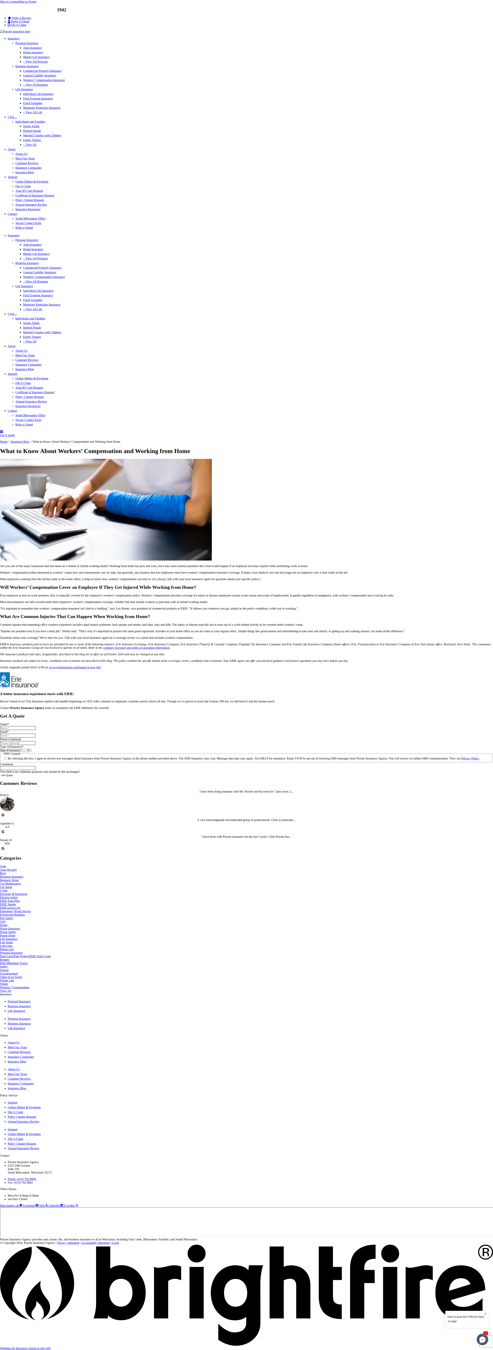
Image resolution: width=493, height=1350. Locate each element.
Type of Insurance (11, 746)
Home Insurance (33, 52)
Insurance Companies (28, 167)
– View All (29, 144)
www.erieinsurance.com (75, 667)
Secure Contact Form (28, 223)
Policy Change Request (29, 200)
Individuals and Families (30, 121)
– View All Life (32, 112)
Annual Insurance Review (31, 204)
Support (12, 177)
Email (4, 731)
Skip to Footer (27, 1)
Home (4, 441)
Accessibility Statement (95, 1242)
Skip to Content (9, 1)
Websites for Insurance (25, 1348)
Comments (6, 764)
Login (115, 1242)
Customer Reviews (27, 163)
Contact (12, 213)
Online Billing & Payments (31, 181)
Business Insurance (27, 66)
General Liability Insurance (39, 75)
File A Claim (23, 186)
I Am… (12, 117)
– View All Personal (35, 61)
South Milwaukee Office (30, 218)
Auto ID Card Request (29, 190)
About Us (21, 154)
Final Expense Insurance (38, 98)
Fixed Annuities (32, 103)
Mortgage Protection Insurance (41, 107)
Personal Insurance (26, 43)
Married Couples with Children (42, 135)
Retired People (32, 130)
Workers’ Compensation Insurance (44, 80)
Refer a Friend (24, 227)
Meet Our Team (25, 158)
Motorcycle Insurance (36, 57)
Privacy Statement (68, 1242)
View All (5, 990)
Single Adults (31, 126)
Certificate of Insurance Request (34, 195)
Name (4, 724)
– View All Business (35, 84)
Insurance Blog (24, 172)
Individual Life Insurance (38, 94)
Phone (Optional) (10, 739)
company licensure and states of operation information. (136, 647)
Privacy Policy (470, 758)
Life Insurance (24, 89)
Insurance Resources (27, 209)
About (11, 149)
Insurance (13, 38)
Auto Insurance (32, 47)
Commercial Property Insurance (42, 70)
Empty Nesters (32, 140)
